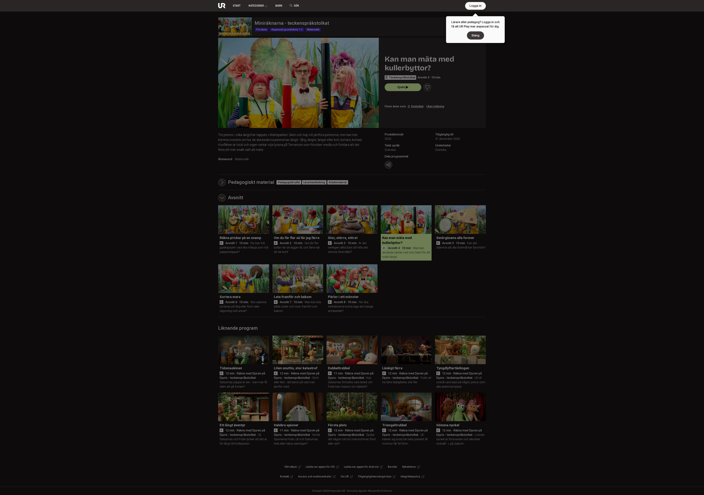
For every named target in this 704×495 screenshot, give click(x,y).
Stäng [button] (475, 35)
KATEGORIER (256, 5)
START (237, 5)
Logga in (475, 6)
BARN (278, 5)
